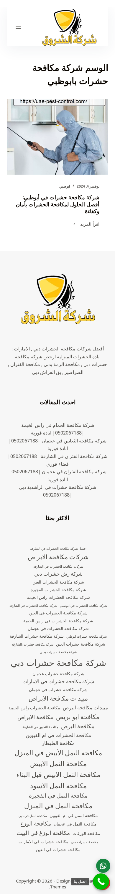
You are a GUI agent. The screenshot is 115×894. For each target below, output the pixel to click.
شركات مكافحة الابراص (58, 557)
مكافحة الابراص (35, 717)
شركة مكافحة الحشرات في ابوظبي (83, 606)
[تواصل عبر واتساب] (103, 866)
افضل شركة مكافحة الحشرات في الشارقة (58, 549)
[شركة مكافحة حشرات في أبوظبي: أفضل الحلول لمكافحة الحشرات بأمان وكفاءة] (57, 137)
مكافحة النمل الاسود (58, 785)
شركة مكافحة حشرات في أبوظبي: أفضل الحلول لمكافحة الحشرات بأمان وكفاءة (57, 204)
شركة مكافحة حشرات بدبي (58, 652)
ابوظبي (64, 186)
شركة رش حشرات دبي (58, 573)
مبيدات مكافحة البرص (85, 707)
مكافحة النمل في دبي (33, 816)
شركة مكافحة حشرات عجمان (58, 673)
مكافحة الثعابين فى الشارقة (40, 727)
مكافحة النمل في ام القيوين (74, 815)
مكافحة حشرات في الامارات (43, 841)
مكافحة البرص (77, 726)
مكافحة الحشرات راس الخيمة (34, 708)
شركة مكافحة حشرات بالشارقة (32, 644)
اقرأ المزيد (89, 224)
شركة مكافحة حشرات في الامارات (58, 681)
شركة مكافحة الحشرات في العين (58, 613)
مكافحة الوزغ (35, 823)
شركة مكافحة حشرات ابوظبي (86, 636)
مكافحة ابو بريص (77, 717)
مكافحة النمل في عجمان (75, 824)
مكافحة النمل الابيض (58, 763)
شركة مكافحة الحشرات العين (58, 582)
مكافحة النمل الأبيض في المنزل (58, 752)
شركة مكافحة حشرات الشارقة (37, 636)
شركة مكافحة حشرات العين (80, 644)
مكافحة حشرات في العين (58, 849)
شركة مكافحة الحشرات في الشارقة (33, 606)
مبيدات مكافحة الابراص (58, 698)
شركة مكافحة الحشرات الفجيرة (58, 589)
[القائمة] (18, 26)
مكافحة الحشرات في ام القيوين (58, 735)
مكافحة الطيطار (58, 743)
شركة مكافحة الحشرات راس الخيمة (58, 597)
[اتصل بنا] (101, 881)
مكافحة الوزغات (86, 833)
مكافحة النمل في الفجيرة (58, 795)
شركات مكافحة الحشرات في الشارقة (58, 566)
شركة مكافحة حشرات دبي (58, 663)
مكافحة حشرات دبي (84, 842)
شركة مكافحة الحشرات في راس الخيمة (58, 621)
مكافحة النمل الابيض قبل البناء (58, 774)
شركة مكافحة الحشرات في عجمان (58, 628)
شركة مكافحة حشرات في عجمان (58, 689)
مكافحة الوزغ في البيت (43, 833)
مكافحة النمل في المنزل (58, 805)
